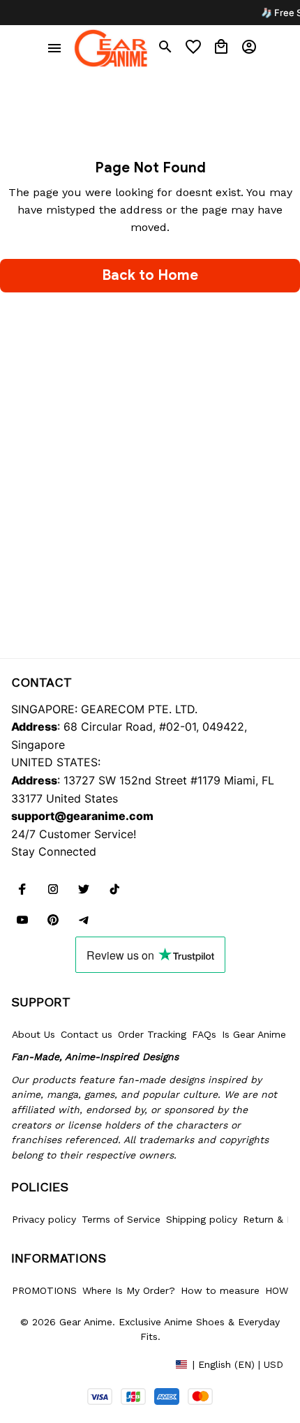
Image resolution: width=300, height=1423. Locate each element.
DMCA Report (42, 1363)
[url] (82, 816)
